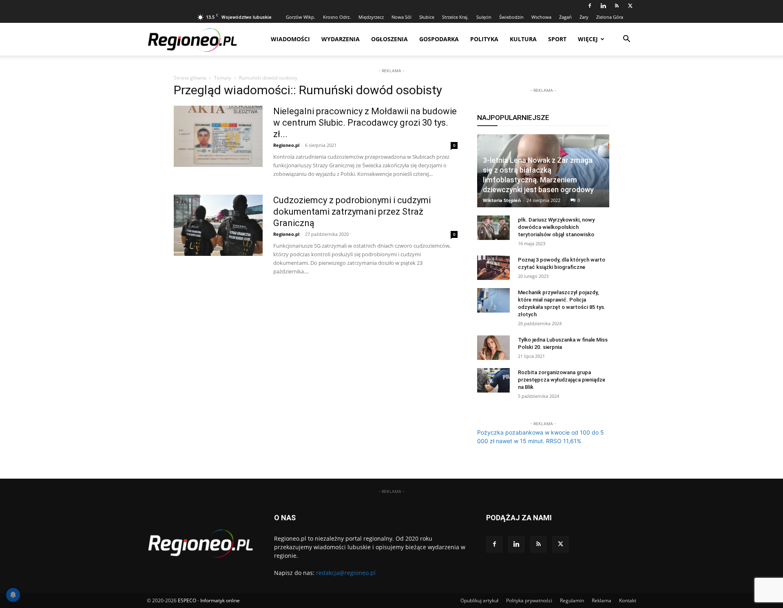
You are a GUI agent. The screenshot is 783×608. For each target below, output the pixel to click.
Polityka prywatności (529, 600)
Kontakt (627, 600)
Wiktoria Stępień (502, 200)
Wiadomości (290, 39)
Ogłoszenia (389, 39)
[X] (630, 5)
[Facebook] (590, 5)
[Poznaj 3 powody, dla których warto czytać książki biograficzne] (493, 267)
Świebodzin (511, 17)
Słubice (426, 17)
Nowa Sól (401, 17)
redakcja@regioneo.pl (346, 573)
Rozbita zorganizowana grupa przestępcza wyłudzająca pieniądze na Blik (561, 379)
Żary (584, 17)
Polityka (484, 39)
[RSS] (616, 5)
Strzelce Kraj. (455, 17)
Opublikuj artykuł (479, 600)
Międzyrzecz (371, 17)
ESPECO (187, 600)
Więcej (588, 39)
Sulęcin (483, 17)
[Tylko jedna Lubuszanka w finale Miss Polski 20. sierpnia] (493, 347)
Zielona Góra (609, 17)
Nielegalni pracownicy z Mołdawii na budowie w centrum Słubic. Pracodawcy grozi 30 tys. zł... (365, 122)
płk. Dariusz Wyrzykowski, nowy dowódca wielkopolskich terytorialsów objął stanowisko (556, 227)
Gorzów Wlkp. (300, 17)
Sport (557, 39)
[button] (626, 40)
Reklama (601, 600)
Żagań (565, 17)
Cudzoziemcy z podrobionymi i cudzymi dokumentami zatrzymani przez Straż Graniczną (352, 211)
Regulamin (572, 600)
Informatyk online (220, 600)
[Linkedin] (603, 5)
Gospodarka (439, 39)
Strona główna (190, 77)
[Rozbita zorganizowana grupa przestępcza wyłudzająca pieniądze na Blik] (493, 380)
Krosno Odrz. (337, 17)
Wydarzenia (340, 39)
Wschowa (541, 17)
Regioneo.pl (286, 145)
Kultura (523, 39)
